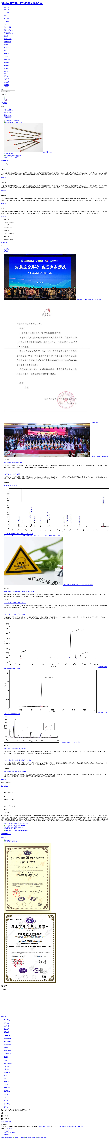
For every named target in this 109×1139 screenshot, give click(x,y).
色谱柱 (6, 1060)
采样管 (6, 36)
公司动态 (6, 76)
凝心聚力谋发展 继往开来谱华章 (13, 463)
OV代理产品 (7, 42)
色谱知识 (6, 82)
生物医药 (6, 53)
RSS (7, 1122)
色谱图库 (6, 45)
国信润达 (9, 1128)
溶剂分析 (6, 68)
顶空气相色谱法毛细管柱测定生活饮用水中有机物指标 (19, 591)
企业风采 (6, 18)
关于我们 (7, 1020)
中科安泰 (6, 9)
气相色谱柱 (7, 1069)
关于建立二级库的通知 (10, 485)
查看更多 (3, 837)
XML (10, 1122)
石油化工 (6, 56)
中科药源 (6, 1134)
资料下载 (6, 85)
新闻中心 (4, 242)
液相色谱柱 (7, 1066)
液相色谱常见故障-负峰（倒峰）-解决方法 (16, 771)
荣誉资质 (6, 15)
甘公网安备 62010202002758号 (75, 1126)
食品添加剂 (7, 59)
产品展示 (6, 24)
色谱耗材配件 (7, 39)
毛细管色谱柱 (7, 27)
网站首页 (6, 7)
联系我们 (6, 86)
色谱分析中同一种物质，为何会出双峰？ (15, 614)
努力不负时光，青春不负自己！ (13, 474)
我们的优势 (4, 160)
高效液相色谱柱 (8, 33)
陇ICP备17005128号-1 (45, 1126)
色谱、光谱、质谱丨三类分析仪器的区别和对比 (17, 760)
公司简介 (6, 12)
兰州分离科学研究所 (9, 1132)
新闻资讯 (6, 73)
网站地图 (3, 1122)
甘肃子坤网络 (61, 1126)
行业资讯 (6, 79)
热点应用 (6, 47)
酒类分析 (6, 65)
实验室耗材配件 (8, 1063)
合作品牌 (6, 21)
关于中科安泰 (4, 786)
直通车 (6, 1057)
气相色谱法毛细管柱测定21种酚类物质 (15, 749)
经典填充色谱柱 (8, 30)
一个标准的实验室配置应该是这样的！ (15, 603)
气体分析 (6, 50)
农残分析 (6, 62)
